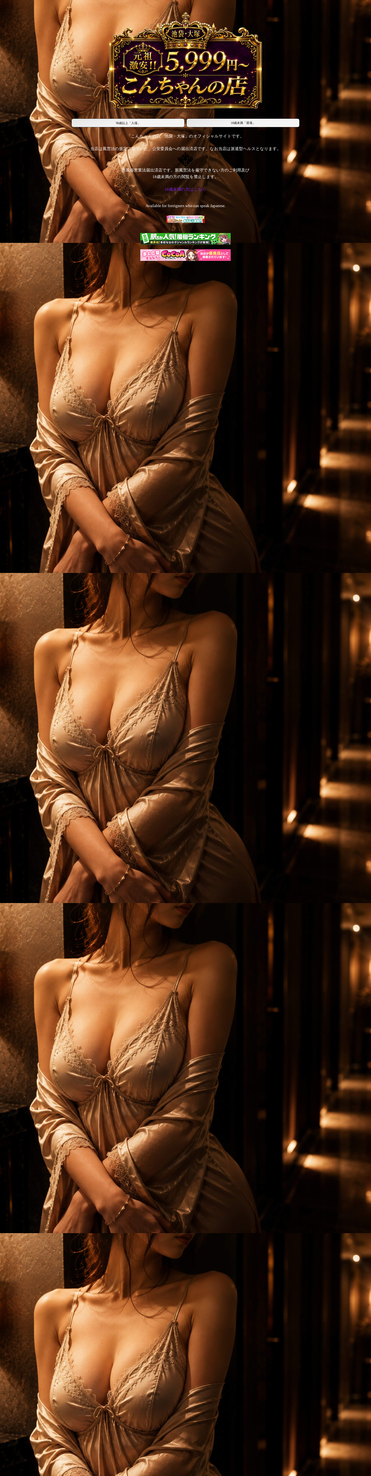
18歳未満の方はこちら (185, 189)
